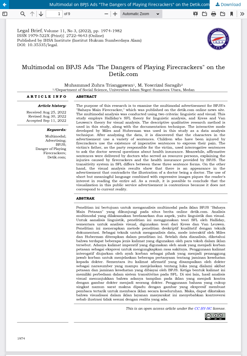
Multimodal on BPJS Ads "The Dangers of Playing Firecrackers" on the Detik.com (129, 4)
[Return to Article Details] (4, 4)
